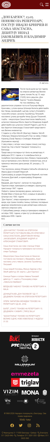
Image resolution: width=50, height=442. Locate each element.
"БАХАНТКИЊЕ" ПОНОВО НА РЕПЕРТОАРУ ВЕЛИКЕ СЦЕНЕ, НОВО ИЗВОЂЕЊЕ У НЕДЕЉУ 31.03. (23, 319)
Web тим (25, 419)
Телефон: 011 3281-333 (26, 435)
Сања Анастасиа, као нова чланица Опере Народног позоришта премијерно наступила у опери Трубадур (23, 249)
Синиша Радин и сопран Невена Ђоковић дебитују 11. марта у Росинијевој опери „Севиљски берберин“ (21, 279)
